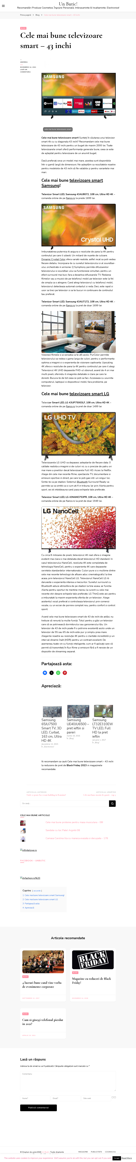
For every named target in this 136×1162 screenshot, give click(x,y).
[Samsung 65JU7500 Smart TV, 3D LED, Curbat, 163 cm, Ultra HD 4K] (52, 711)
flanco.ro (70, 198)
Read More (127, 1158)
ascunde (37, 890)
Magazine (83, 1152)
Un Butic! (68, 4)
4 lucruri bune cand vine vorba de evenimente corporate (41, 985)
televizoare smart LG (89, 394)
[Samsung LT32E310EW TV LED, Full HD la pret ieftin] (103, 711)
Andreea (24, 62)
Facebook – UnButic (33, 860)
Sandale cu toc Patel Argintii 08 (63, 830)
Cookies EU (110, 1152)
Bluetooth (82, 481)
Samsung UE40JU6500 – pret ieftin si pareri (78, 726)
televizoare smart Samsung (72, 183)
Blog (23, 28)
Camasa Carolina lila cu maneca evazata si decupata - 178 (77, 838)
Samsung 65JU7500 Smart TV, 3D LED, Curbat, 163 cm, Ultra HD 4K (51, 730)
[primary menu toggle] (3, 6)
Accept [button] (116, 1158)
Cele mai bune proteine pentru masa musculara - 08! (74, 822)
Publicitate (96, 1152)
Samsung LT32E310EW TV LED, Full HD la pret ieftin (102, 728)
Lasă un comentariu (28, 71)
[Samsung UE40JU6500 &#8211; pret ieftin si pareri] (78, 711)
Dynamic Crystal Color (53, 259)
